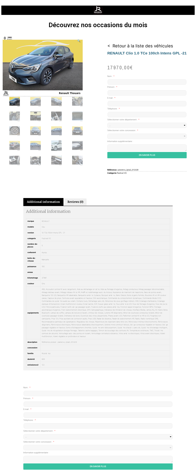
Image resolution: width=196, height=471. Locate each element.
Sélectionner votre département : (122, 119)
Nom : (110, 76)
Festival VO (122, 173)
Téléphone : (112, 109)
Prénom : (111, 87)
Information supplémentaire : (120, 141)
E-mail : (110, 98)
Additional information (43, 201)
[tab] (43, 202)
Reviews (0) (75, 201)
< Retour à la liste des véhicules (140, 45)
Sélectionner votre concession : (122, 130)
